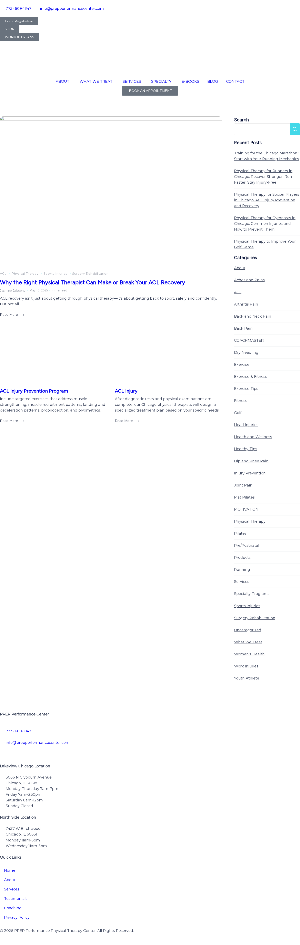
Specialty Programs (252, 593)
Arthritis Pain (246, 304)
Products (242, 557)
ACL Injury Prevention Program (34, 391)
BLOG (212, 81)
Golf (237, 413)
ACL (3, 274)
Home (9, 870)
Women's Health (249, 654)
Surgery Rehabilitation (90, 274)
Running (242, 569)
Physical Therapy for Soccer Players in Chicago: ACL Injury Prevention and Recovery (266, 200)
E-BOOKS (190, 81)
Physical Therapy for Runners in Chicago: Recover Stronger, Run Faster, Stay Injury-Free (263, 177)
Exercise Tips (246, 388)
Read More (9, 315)
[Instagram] (27, 751)
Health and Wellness (253, 437)
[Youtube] (50, 751)
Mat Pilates (244, 497)
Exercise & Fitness (250, 376)
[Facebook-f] (5, 751)
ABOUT (62, 81)
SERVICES (132, 81)
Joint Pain (243, 485)
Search (241, 120)
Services (241, 581)
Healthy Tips (245, 449)
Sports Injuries (55, 274)
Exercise (241, 364)
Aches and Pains (249, 280)
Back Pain (243, 328)
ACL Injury (126, 391)
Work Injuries (246, 666)
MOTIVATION (246, 509)
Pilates (240, 533)
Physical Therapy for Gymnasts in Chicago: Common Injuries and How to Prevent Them (265, 224)
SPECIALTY (161, 81)
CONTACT (235, 81)
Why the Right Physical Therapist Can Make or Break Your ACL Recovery (92, 282)
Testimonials (16, 898)
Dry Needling (246, 352)
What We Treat (248, 642)
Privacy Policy (17, 917)
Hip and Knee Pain (251, 461)
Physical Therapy (25, 274)
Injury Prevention (250, 473)
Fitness (240, 400)
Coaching (13, 908)
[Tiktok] (39, 751)
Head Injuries (246, 425)
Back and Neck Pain (252, 316)
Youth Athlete (246, 678)
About (239, 268)
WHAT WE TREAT (96, 81)
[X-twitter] (16, 751)
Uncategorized (247, 630)
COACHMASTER (249, 340)
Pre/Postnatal (246, 545)
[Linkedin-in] (61, 751)
